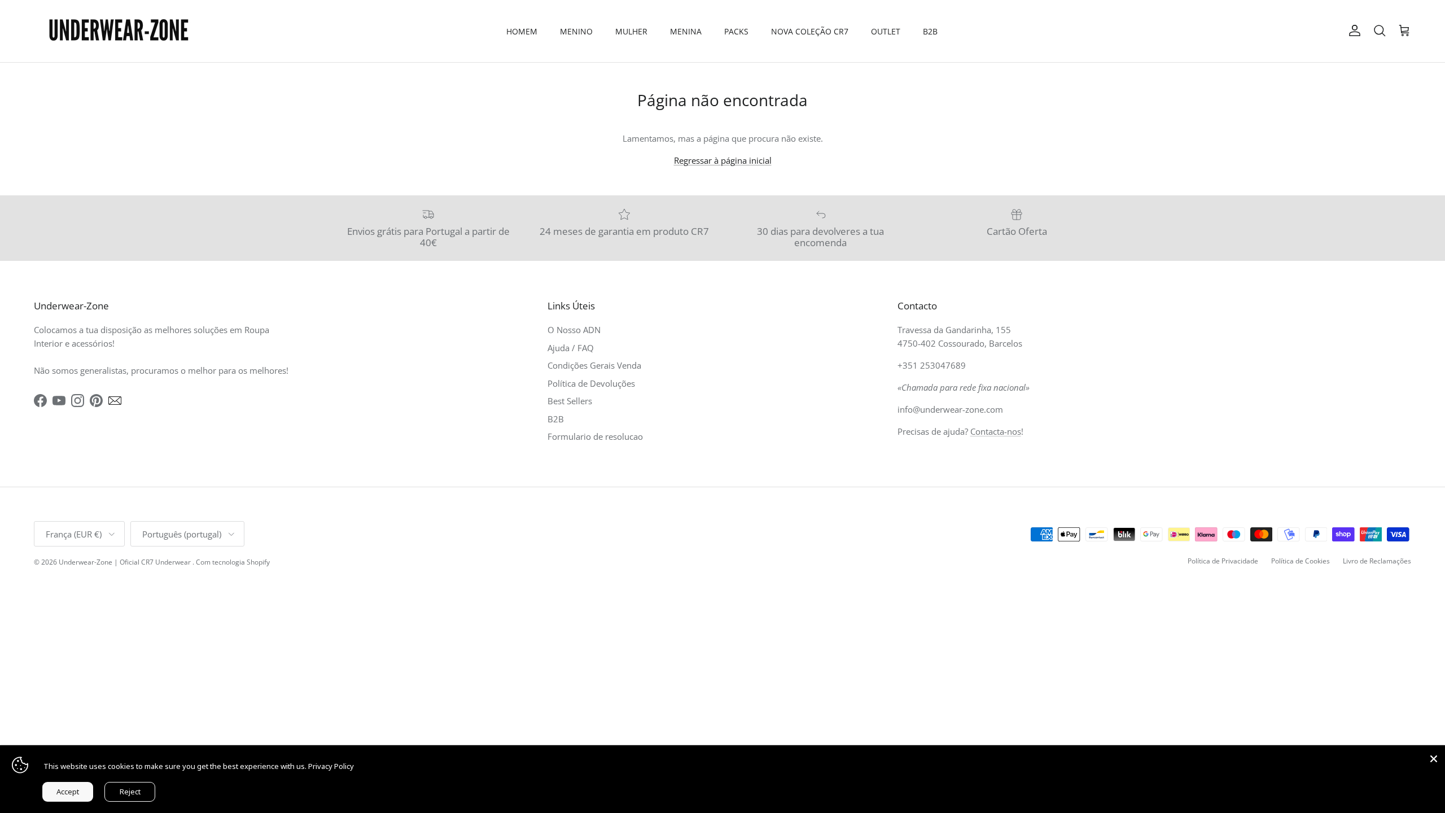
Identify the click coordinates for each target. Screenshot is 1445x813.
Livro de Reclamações (1377, 561)
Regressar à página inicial (723, 160)
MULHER (631, 31)
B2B (930, 31)
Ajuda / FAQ (571, 347)
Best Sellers (570, 400)
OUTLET (885, 31)
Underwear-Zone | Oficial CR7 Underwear (125, 562)
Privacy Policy (331, 766)
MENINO (576, 31)
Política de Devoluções (591, 383)
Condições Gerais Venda (594, 365)
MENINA (686, 31)
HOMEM (521, 31)
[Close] (1433, 756)
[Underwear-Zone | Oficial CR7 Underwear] (118, 31)
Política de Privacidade (1223, 561)
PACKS (736, 31)
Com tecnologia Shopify (233, 562)
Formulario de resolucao (595, 436)
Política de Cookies (1300, 561)
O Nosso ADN (574, 329)
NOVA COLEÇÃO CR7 (809, 31)
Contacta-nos (995, 431)
